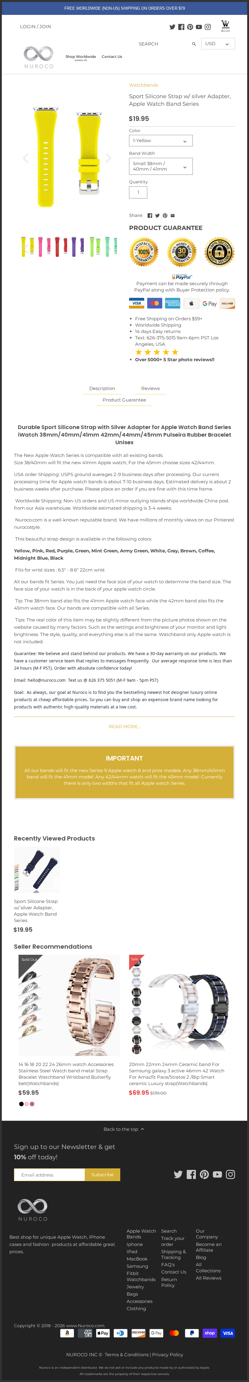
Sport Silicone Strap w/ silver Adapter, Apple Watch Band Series (36, 910)
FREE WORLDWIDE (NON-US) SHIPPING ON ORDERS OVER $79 (124, 8)
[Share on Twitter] (157, 215)
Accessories (139, 1301)
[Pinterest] (190, 26)
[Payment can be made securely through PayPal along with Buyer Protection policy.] (182, 277)
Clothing (136, 1308)
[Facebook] (181, 26)
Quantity (138, 181)
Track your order (173, 1241)
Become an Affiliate (209, 1247)
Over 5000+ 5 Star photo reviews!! (174, 355)
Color (135, 130)
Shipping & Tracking (173, 1254)
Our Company (207, 1234)
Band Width (142, 153)
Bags (132, 1294)
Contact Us (173, 1272)
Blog (201, 1257)
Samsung (137, 1266)
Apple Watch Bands (141, 1234)
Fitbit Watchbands (141, 1276)
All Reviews (208, 1278)
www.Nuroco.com (85, 1325)
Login (28, 26)
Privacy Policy (167, 1354)
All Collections (208, 1268)
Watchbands (143, 85)
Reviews (150, 388)
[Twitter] (172, 26)
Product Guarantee (124, 400)
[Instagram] (208, 26)
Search (169, 1231)
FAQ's (168, 1264)
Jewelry (135, 1287)
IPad (132, 1251)
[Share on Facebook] (150, 215)
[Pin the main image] (165, 215)
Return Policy (169, 1282)
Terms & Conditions (126, 1354)
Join (45, 26)
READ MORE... (125, 726)
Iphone (135, 1244)
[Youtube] (199, 26)
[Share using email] (172, 215)
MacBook (137, 1259)
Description (102, 388)
